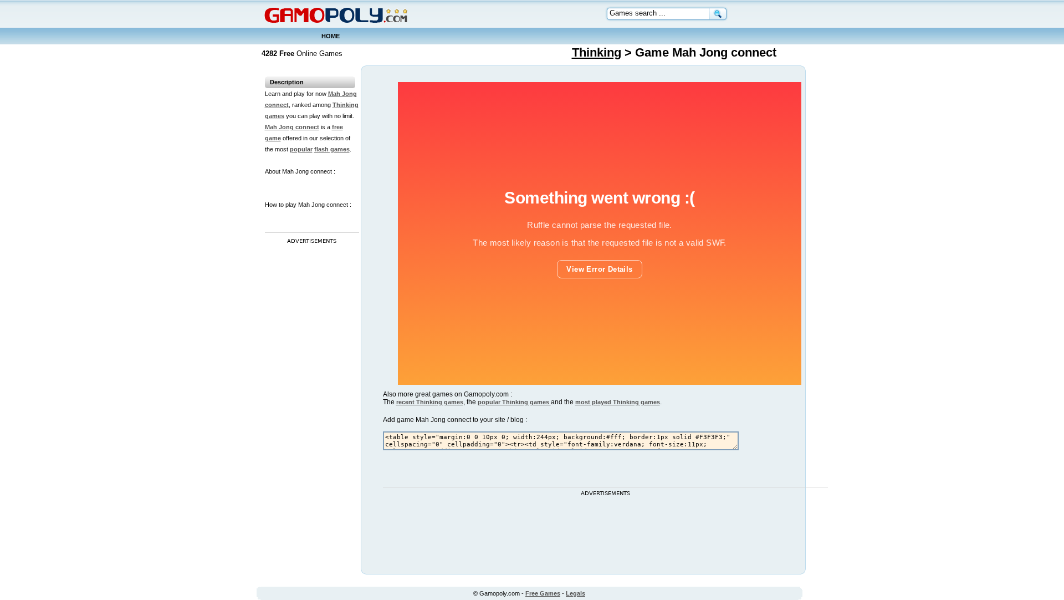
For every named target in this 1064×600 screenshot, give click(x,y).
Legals (575, 593)
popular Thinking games (514, 402)
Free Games (542, 593)
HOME (330, 36)
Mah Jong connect (292, 127)
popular (301, 149)
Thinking (596, 52)
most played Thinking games (617, 402)
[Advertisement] (309, 413)
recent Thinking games (429, 402)
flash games (332, 149)
